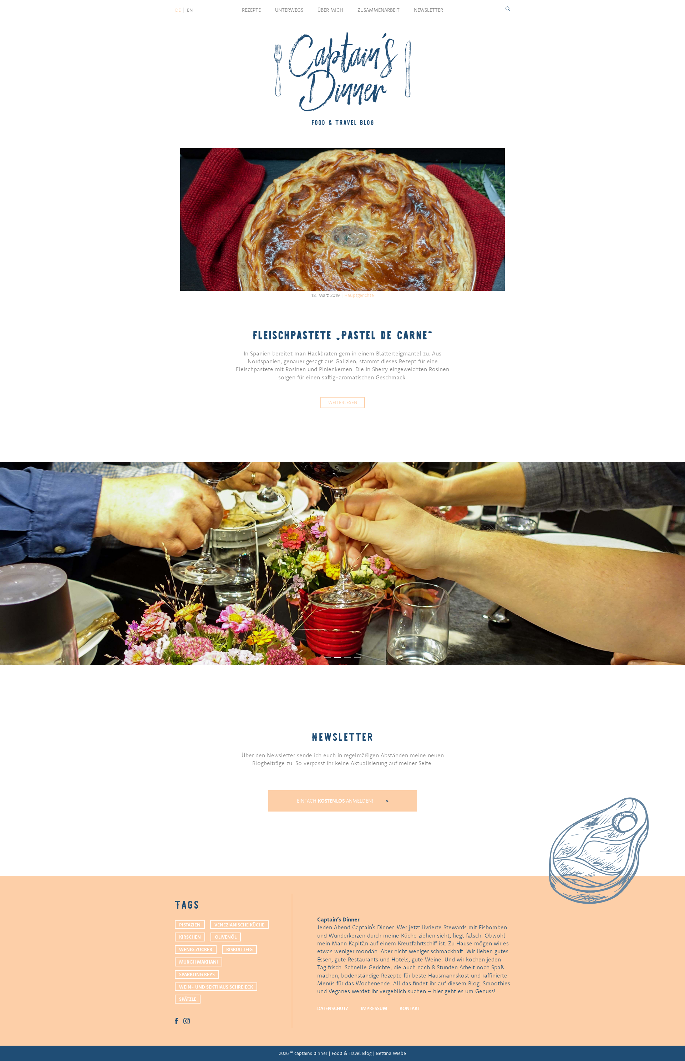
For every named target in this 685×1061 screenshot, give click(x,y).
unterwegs (289, 10)
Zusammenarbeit (378, 10)
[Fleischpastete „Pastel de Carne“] (342, 219)
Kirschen (190, 937)
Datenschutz (332, 1008)
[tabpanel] (342, 563)
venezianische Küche (239, 925)
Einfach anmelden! (336, 801)
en (190, 10)
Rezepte (251, 10)
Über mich (330, 10)
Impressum (374, 1008)
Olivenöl (226, 937)
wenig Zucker (195, 949)
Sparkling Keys (197, 974)
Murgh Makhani (198, 962)
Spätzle (187, 999)
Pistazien (190, 925)
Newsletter (428, 10)
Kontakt (410, 1008)
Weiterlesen (342, 402)
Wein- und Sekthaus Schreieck (216, 987)
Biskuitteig (239, 949)
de (178, 10)
